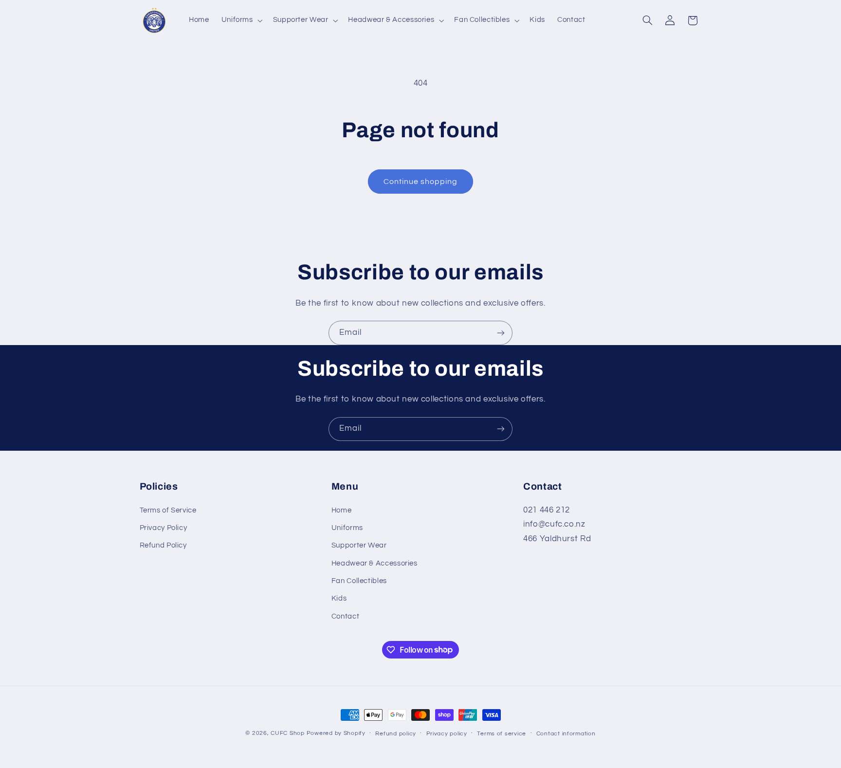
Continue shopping (421, 181)
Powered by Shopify (336, 733)
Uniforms (347, 527)
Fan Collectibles (359, 581)
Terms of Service (168, 510)
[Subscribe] (501, 333)
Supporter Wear (359, 545)
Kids (339, 598)
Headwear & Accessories (374, 563)
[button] (241, 20)
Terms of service (501, 733)
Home (341, 510)
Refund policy (395, 733)
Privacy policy (446, 733)
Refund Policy (163, 545)
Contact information (566, 733)
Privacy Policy (163, 527)
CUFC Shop (288, 733)
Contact (345, 616)
